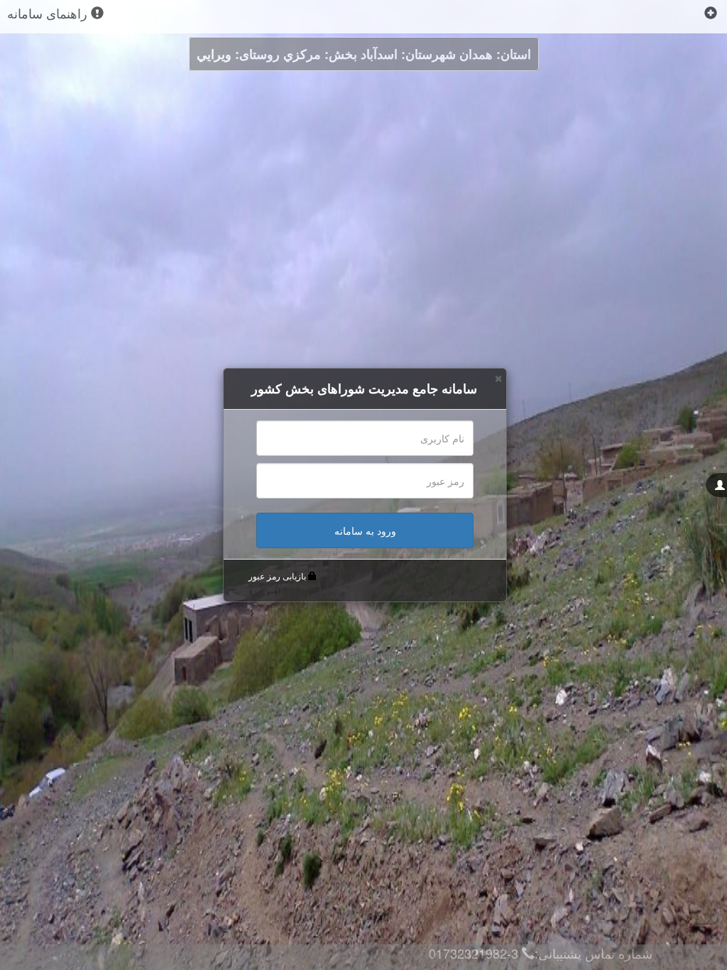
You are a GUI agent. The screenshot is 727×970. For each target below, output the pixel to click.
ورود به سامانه (365, 530)
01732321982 (468, 953)
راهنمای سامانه (49, 13)
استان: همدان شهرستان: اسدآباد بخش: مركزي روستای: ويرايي (364, 54)
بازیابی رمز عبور (277, 576)
